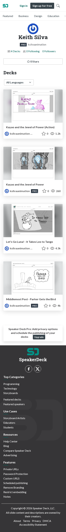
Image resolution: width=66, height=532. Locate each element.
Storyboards (10, 393)
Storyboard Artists (14, 418)
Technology (10, 388)
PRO (23, 44)
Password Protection (15, 473)
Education (53, 16)
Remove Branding (13, 487)
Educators (9, 422)
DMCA (47, 520)
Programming (11, 383)
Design (38, 16)
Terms (26, 520)
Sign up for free (42, 5)
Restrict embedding (14, 492)
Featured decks (12, 399)
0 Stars (34, 61)
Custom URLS (11, 478)
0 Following (33, 51)
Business (23, 16)
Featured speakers (14, 404)
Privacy (36, 520)
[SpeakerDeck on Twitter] (37, 368)
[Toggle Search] (58, 6)
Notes (7, 496)
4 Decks (15, 51)
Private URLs (11, 469)
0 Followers (49, 51)
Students (8, 427)
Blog (6, 445)
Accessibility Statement (33, 524)
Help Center (10, 441)
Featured (8, 16)
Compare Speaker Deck (17, 450)
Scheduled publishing (15, 482)
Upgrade (39, 337)
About (17, 520)
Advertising (10, 455)
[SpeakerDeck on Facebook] (28, 368)
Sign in (24, 5)
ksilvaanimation (19, 133)
